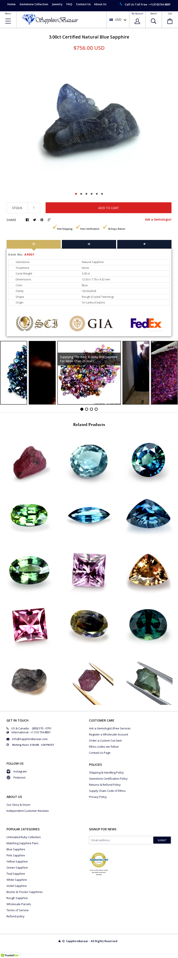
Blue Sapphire (16, 849)
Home (11, 4)
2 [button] (81, 194)
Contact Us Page (99, 753)
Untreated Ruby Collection (24, 837)
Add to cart (108, 208)
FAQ (69, 4)
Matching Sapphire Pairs (23, 843)
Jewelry (57, 4)
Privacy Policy (98, 797)
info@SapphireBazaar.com (30, 739)
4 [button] (91, 194)
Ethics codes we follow (104, 747)
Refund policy (16, 916)
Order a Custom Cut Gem (105, 740)
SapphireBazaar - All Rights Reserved (92, 941)
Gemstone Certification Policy (108, 778)
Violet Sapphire (17, 886)
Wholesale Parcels (19, 904)
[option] (89, 123)
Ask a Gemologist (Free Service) (109, 728)
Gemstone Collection (34, 4)
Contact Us (83, 4)
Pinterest (19, 777)
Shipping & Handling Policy (106, 772)
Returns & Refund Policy (105, 785)
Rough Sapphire (17, 898)
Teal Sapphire (16, 874)
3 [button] (86, 194)
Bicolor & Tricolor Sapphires (25, 892)
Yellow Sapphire (17, 861)
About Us (100, 4)
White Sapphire (17, 880)
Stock (17, 208)
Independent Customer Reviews (28, 811)
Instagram (20, 771)
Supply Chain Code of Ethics (107, 791)
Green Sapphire (17, 867)
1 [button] (76, 194)
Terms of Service (18, 910)
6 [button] (102, 194)
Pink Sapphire (16, 855)
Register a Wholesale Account (108, 734)
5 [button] (97, 194)
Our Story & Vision (18, 805)
